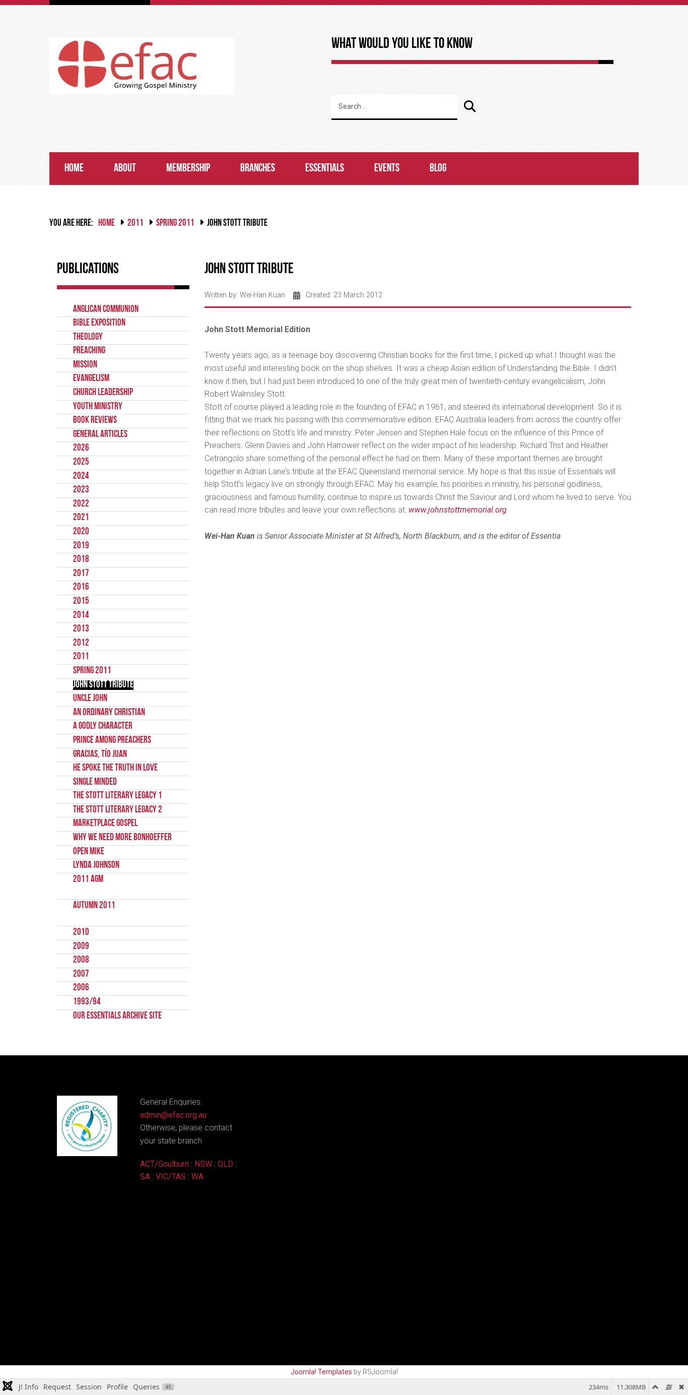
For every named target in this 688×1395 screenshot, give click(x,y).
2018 (81, 559)
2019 (81, 546)
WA (197, 1176)
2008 (81, 960)
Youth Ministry (97, 407)
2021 (81, 518)
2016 (81, 587)
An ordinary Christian (109, 713)
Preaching (89, 351)
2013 (81, 629)
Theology (88, 337)
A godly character (102, 726)
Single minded (95, 782)
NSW (203, 1164)
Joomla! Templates (321, 1372)
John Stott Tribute (103, 685)
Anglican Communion (106, 309)
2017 (81, 574)
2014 (81, 615)
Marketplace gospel (105, 824)
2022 (81, 504)
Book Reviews (95, 420)
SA (145, 1176)
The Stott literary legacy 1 (117, 796)
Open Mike (88, 852)
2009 (81, 947)
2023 (81, 490)
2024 (81, 476)
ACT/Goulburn (164, 1164)
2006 (81, 988)
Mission (85, 365)
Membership (188, 168)
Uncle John (90, 699)
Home (74, 168)
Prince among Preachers (112, 740)
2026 (81, 448)
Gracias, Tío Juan (100, 754)
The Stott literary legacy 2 (117, 810)
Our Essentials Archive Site (117, 1016)
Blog (438, 168)
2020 (81, 532)
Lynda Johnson (96, 865)
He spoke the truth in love (115, 768)
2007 (81, 974)
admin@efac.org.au (173, 1115)
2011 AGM (88, 879)
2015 (81, 601)
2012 (81, 643)
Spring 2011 (175, 223)
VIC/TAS (171, 1176)
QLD (225, 1164)
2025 (81, 462)
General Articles (100, 434)
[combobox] (394, 107)
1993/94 (87, 1002)
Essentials (324, 168)
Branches (257, 168)
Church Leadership (103, 393)
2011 (135, 223)
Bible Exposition (99, 323)
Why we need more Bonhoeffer (122, 838)
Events (386, 168)
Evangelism (91, 379)
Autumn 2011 (94, 906)
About (125, 168)
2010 (81, 932)
